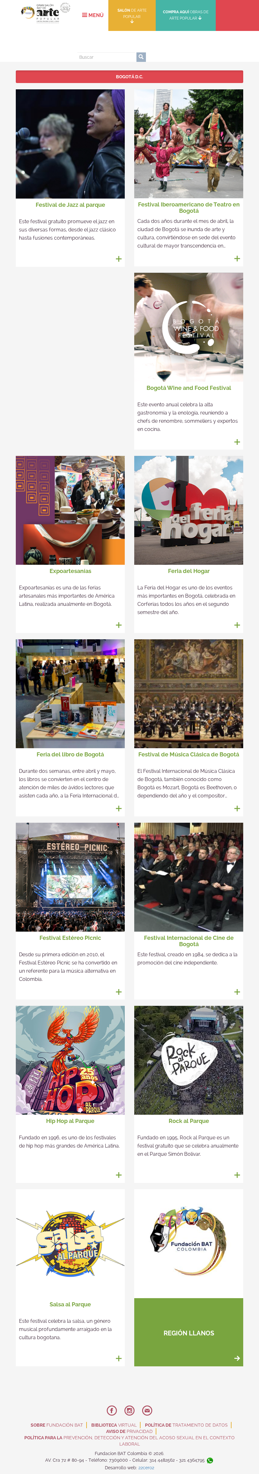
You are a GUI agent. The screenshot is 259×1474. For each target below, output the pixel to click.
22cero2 (146, 1467)
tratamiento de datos (186, 1425)
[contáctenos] (134, 42)
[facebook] (98, 42)
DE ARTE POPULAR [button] (132, 13)
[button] (92, 15)
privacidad (129, 1431)
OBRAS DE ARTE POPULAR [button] (185, 15)
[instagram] (116, 42)
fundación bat (57, 1425)
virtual (114, 1425)
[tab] (129, 76)
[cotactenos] (147, 1411)
